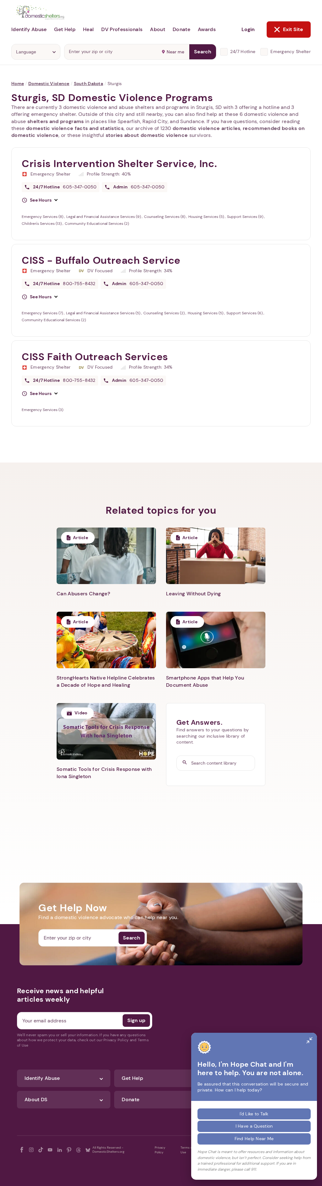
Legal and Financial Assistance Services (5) (103, 313)
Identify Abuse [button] (29, 29)
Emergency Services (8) (43, 216)
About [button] (157, 29)
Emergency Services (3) (42, 409)
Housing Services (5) (206, 216)
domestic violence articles (206, 128)
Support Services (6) (245, 313)
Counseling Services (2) (164, 313)
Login (248, 29)
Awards (207, 29)
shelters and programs (55, 121)
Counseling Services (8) (165, 216)
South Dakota (88, 83)
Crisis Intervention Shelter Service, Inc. (119, 163)
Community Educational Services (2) (97, 223)
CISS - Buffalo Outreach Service (101, 260)
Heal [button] (88, 29)
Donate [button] (181, 29)
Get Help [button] (64, 29)
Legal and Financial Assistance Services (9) (104, 216)
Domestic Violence (48, 83)
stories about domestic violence (147, 135)
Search (202, 51)
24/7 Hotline (242, 51)
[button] (40, 200)
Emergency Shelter (290, 51)
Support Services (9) (245, 216)
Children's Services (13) (42, 223)
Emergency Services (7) (43, 313)
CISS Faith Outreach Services (95, 356)
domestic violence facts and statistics (75, 128)
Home (17, 83)
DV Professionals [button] (121, 29)
